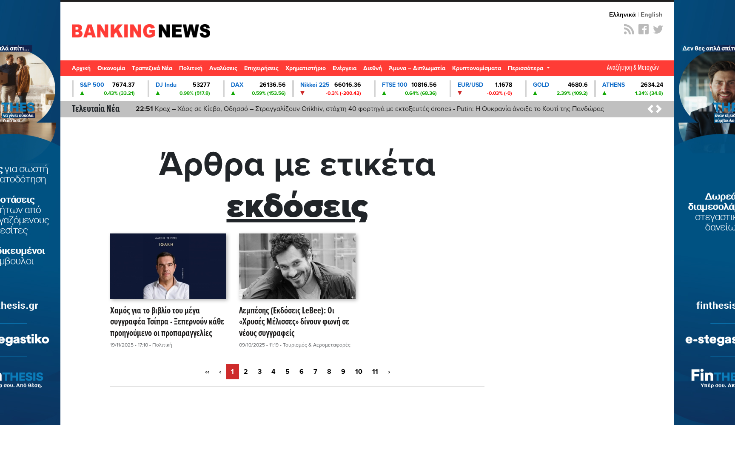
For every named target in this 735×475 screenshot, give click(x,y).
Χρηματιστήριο (305, 68)
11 (375, 371)
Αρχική (81, 68)
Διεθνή (372, 68)
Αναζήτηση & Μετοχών (633, 68)
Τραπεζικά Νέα (152, 68)
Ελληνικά (622, 14)
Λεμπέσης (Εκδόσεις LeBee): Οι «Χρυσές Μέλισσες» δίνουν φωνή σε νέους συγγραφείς (294, 322)
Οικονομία (111, 68)
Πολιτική (190, 68)
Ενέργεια (344, 68)
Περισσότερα (526, 68)
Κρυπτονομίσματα (476, 68)
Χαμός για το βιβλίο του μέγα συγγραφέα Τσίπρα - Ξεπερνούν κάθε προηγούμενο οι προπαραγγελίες (167, 322)
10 (358, 371)
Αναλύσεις (223, 68)
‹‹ (207, 371)
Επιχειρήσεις (261, 68)
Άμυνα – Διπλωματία (417, 68)
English (652, 14)
